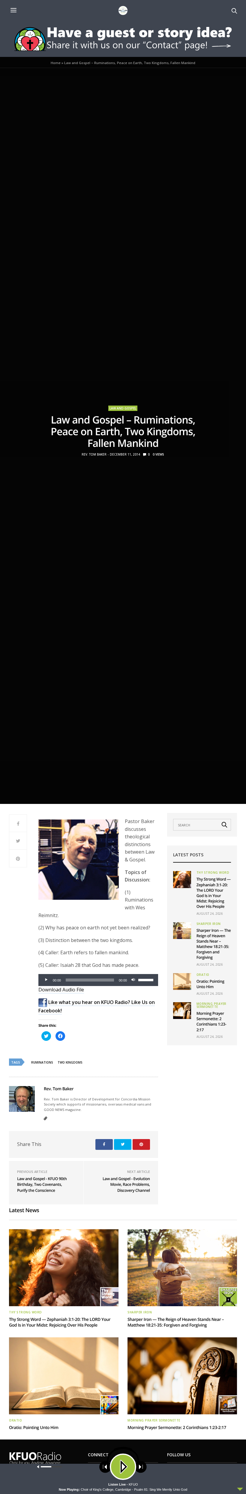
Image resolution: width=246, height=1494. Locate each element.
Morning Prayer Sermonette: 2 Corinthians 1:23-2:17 (211, 1021)
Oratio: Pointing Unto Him (210, 984)
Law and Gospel (123, 408)
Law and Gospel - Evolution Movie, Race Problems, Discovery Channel (126, 1184)
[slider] (146, 979)
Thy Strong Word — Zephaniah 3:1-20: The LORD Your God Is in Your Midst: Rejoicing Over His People (213, 892)
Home (56, 63)
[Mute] (133, 980)
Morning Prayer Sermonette (211, 1005)
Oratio (202, 974)
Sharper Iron (208, 923)
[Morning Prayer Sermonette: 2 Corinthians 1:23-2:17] (182, 1010)
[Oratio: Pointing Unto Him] (182, 981)
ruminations (42, 1062)
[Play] (46, 980)
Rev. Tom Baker (94, 454)
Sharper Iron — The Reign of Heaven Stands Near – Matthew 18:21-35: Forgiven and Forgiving (213, 944)
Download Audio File (61, 989)
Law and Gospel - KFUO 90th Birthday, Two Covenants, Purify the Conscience (42, 1184)
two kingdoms (70, 1062)
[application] (98, 980)
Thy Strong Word (213, 872)
